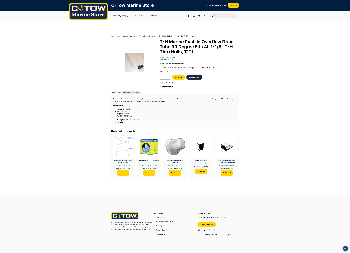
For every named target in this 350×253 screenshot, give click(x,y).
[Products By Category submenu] (128, 15)
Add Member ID (180, 64)
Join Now (233, 5)
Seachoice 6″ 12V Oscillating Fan (149, 161)
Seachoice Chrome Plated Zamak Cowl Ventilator (227, 161)
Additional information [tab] (131, 92)
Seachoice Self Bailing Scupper (175, 161)
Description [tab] (116, 92)
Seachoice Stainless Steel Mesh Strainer (123, 161)
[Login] (188, 16)
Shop (118, 36)
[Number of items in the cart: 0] (204, 16)
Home (113, 36)
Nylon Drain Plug (201, 160)
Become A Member (166, 64)
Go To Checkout (194, 77)
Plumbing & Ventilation (129, 36)
